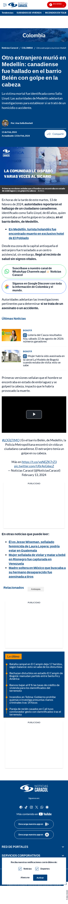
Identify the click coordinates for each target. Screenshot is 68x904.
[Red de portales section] (63, 846)
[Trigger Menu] (5, 5)
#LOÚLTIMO (11, 440)
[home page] (34, 788)
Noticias (28, 868)
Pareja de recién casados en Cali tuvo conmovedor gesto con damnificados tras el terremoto (35, 711)
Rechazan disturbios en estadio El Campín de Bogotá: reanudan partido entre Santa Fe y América (36, 675)
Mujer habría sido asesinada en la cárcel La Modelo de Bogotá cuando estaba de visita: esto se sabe (44, 360)
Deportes (45, 868)
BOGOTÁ (27, 330)
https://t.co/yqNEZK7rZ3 (39, 462)
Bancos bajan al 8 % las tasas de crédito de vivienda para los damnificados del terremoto (34, 687)
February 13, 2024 (34, 475)
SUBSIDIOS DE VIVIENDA (29, 12)
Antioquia (35, 589)
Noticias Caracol (10, 48)
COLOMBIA (27, 48)
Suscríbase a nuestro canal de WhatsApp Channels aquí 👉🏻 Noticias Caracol (36, 271)
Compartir (55, 134)
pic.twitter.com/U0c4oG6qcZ (34, 466)
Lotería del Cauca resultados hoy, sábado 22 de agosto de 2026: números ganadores (43, 338)
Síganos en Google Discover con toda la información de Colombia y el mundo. (37, 287)
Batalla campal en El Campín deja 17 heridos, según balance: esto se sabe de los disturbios (35, 665)
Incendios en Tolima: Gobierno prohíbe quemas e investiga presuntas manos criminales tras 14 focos (32, 699)
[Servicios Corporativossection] (63, 855)
